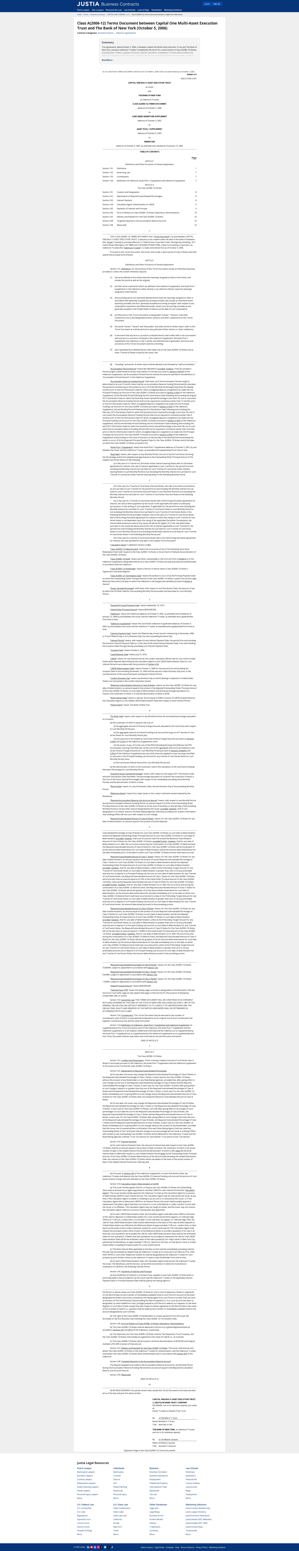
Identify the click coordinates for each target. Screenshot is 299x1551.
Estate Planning (120, 1487)
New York (117, 1527)
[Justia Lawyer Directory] (111, 1547)
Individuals (118, 1468)
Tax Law (153, 1494)
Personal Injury (120, 1494)
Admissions (191, 1475)
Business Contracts (98, 14)
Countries (154, 1530)
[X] (108, 1547)
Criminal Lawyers (84, 1479)
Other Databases (158, 1504)
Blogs (188, 1490)
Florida (116, 1523)
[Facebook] (95, 1547)
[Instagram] (98, 1547)
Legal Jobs (154, 1508)
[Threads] (101, 1547)
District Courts (83, 1527)
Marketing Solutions (173, 10)
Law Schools (129, 10)
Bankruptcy (118, 1472)
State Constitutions (121, 1508)
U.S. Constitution (84, 1508)
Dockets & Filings (84, 1530)
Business (154, 1468)
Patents (153, 1523)
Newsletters (156, 10)
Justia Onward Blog (194, 1527)
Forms (86, 14)
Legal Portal (159, 1547)
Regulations (82, 1515)
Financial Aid (191, 1479)
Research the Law (114, 10)
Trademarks (155, 1527)
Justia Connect (147, 1547)
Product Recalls (156, 1519)
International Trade (158, 1487)
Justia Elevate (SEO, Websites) (199, 1519)
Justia (79, 14)
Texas (116, 1530)
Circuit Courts (83, 1523)
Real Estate (154, 1490)
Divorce (116, 1479)
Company (170, 1547)
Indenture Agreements (126, 33)
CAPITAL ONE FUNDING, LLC (118, 14)
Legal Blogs (155, 1512)
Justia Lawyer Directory (196, 1512)
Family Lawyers (83, 1490)
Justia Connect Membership (198, 1508)
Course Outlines (193, 1483)
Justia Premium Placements (198, 1515)
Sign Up (217, 4)
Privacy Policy (202, 1547)
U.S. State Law (120, 1504)
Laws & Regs (143, 10)
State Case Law (119, 1515)
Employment (155, 1479)
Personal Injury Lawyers (87, 1494)
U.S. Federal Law (85, 1504)
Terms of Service (187, 1547)
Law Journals (191, 1487)
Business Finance (105, 33)
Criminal (117, 1475)
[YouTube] (91, 1547)
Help (177, 1547)
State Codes (118, 1512)
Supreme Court (84, 1519)
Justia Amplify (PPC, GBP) (196, 1523)
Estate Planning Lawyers (88, 1487)
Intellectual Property (158, 1483)
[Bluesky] (105, 1547)
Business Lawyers (85, 1475)
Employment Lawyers (86, 1483)
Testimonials (191, 1530)
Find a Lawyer (83, 10)
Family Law (118, 1490)
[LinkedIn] (88, 1547)
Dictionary (190, 1472)
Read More (107, 60)
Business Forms (156, 1515)
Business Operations (159, 1475)
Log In (207, 4)
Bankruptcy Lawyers (86, 1472)
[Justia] (88, 4)
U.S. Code (81, 1512)
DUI (115, 1483)
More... (80, 1498)
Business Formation (158, 1472)
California (117, 1519)
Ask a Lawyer (98, 10)
